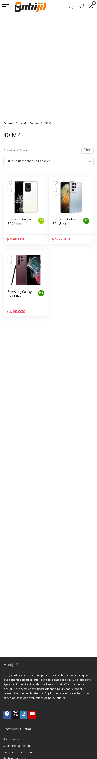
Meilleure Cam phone (17, 746)
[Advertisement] (48, 64)
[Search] (71, 7)
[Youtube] (32, 715)
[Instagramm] (23, 715)
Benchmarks (11, 740)
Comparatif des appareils (20, 752)
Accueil (8, 123)
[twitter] (15, 715)
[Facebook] (7, 715)
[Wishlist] (81, 6)
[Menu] (5, 7)
